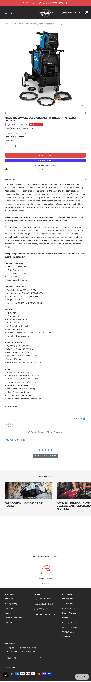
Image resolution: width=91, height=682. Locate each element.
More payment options (45, 165)
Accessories (67, 636)
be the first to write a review (45, 456)
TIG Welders (67, 603)
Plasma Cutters (69, 613)
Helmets (66, 617)
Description (10, 179)
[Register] (40, 658)
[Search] (11, 13)
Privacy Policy (11, 603)
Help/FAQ (9, 608)
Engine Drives (68, 608)
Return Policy (11, 613)
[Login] (80, 13)
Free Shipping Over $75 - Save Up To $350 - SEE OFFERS (45, 3)
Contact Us (10, 622)
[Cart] (85, 13)
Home (7, 24)
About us (9, 599)
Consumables (68, 632)
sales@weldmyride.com (44, 614)
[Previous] (6, 113)
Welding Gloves (69, 622)
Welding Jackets (69, 627)
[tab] (36, 432)
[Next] (85, 113)
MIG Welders (67, 599)
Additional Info (12, 407)
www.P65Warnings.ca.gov (37, 169)
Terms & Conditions (13, 617)
